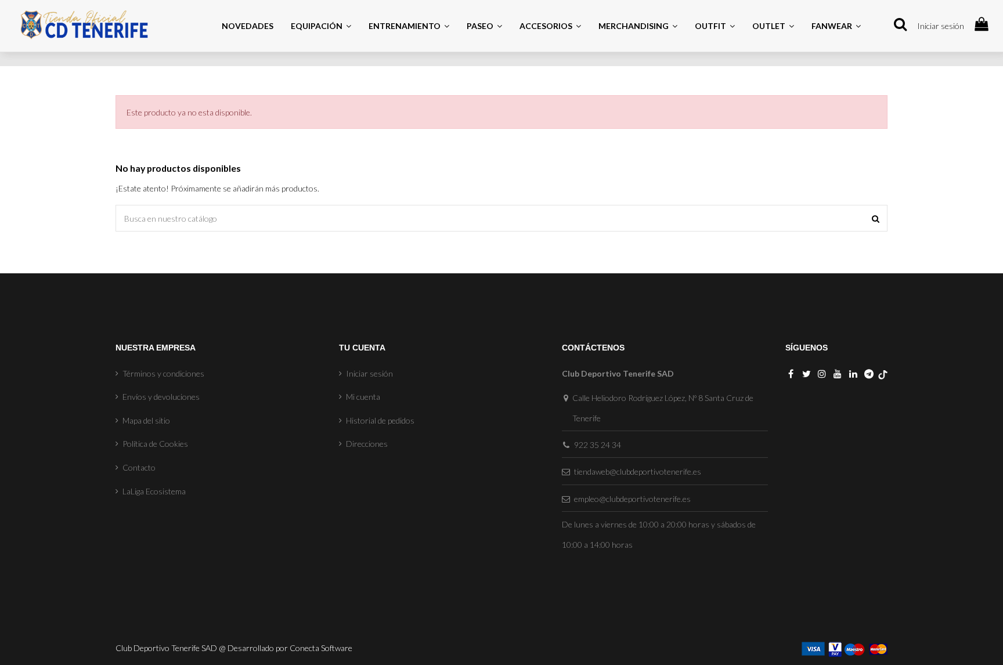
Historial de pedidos (380, 420)
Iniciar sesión (940, 26)
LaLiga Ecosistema (154, 491)
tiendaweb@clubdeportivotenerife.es (637, 471)
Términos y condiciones (163, 373)
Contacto (139, 467)
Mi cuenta (363, 397)
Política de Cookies (155, 444)
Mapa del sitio (146, 420)
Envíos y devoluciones (161, 397)
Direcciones (367, 444)
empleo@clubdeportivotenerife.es (632, 499)
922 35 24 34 (597, 445)
